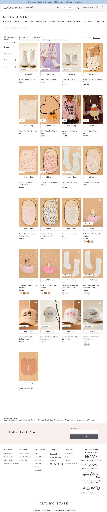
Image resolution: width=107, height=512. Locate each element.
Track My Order (8, 457)
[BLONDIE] (85, 241)
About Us (68, 449)
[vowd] (91, 488)
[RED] (92, 241)
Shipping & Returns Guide (11, 463)
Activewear (78, 21)
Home (97, 21)
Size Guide (38, 460)
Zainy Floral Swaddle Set (50, 182)
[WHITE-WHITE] (67, 293)
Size (5, 67)
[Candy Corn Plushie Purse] (93, 109)
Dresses (24, 21)
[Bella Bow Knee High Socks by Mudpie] (71, 263)
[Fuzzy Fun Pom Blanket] (28, 109)
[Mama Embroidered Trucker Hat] (93, 315)
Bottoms (61, 21)
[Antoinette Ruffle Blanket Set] (28, 160)
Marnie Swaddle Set (91, 182)
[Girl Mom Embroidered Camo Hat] (71, 315)
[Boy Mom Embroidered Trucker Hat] (50, 315)
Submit (83, 437)
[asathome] (91, 455)
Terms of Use (36, 510)
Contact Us (54, 449)
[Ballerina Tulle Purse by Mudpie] (93, 212)
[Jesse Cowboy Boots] (28, 57)
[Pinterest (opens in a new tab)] (58, 464)
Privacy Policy (46, 510)
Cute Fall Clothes (10, 420)
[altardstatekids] (29, 7)
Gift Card (37, 467)
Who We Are (68, 453)
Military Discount (39, 457)
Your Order (8, 449)
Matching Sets (41, 21)
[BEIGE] (85, 344)
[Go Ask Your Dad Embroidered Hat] (28, 315)
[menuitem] (7, 21)
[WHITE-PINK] (63, 293)
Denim (69, 21)
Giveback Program (56, 457)
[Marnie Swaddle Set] (93, 160)
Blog (66, 457)
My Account (23, 449)
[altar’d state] (13, 8)
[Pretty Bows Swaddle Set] (71, 212)
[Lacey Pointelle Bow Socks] (71, 160)
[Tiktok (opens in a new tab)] (62, 464)
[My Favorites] (78, 8)
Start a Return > (8, 453)
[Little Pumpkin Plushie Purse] (50, 109)
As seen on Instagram (71, 463)
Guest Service (40, 449)
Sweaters (52, 21)
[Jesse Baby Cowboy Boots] (71, 57)
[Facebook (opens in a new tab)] (55, 464)
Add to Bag (93, 74)
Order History (8, 460)
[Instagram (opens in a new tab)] (51, 464)
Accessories (88, 21)
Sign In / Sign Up (24, 453)
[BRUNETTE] (88, 241)
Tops (31, 21)
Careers (67, 460)
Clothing (16, 21)
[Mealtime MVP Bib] (28, 366)
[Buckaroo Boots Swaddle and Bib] (50, 212)
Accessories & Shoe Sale (86, 420)
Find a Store (11, 42)
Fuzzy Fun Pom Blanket (28, 131)
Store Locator (38, 463)
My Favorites (23, 460)
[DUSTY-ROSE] (88, 344)
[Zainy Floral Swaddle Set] (50, 160)
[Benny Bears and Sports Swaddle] (93, 57)
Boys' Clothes (70, 420)
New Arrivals (7, 21)
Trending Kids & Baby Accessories (50, 420)
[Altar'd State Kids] (91, 475)
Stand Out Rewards (25, 457)
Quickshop (28, 74)
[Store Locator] (58, 8)
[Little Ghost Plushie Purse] (71, 109)
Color (6, 60)
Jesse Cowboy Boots (27, 80)
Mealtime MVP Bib (26, 388)
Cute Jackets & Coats (27, 420)
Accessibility (38, 470)
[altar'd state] (17, 17)
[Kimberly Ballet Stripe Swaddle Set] (28, 212)
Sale (103, 21)
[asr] (91, 464)
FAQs (36, 453)
